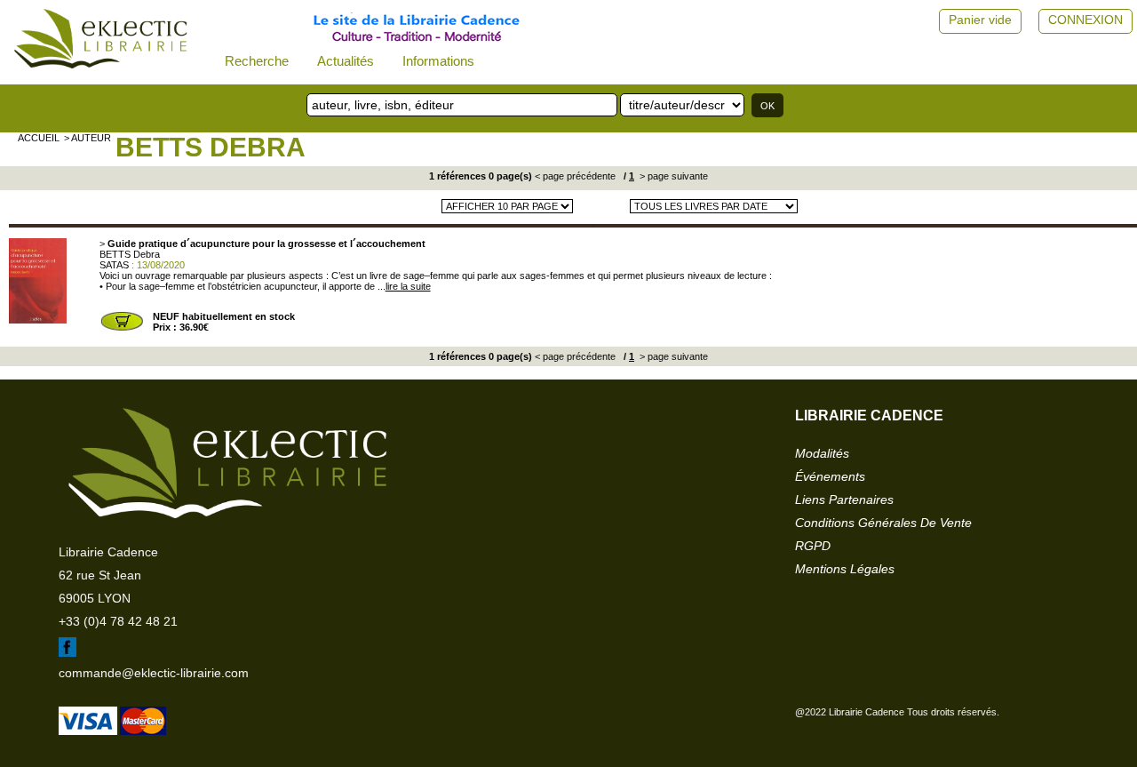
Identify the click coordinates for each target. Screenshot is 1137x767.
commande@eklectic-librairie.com (154, 673)
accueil (39, 137)
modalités (822, 453)
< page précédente (575, 176)
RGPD (813, 546)
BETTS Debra (210, 147)
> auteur (87, 137)
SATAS (114, 265)
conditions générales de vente (883, 522)
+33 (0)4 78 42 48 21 (118, 621)
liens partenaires (844, 499)
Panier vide (980, 19)
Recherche (257, 60)
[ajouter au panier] (121, 329)
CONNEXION (1085, 19)
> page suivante (672, 176)
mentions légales (844, 569)
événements (830, 476)
